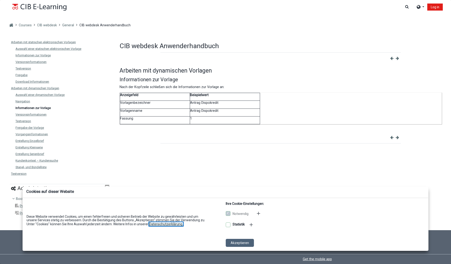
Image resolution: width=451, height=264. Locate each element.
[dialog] (225, 132)
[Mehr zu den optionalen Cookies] (251, 225)
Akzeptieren (240, 243)
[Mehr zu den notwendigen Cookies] (259, 213)
